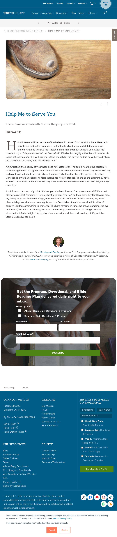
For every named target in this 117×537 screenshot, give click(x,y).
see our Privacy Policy (62, 518)
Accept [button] (52, 530)
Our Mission (48, 405)
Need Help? (10, 427)
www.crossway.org (39, 259)
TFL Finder (48, 3)
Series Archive (10, 458)
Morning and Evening (50, 252)
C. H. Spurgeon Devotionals (17, 470)
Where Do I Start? (51, 421)
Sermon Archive (11, 454)
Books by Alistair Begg (14, 485)
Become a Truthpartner (53, 462)
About (70, 3)
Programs (46, 13)
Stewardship (48, 454)
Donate (81, 3)
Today (34, 13)
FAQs (44, 409)
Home (25, 387)
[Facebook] (90, 497)
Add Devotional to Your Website (19, 474)
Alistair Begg (48, 413)
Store (92, 13)
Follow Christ (48, 417)
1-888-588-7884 (26, 417)
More (81, 13)
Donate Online (49, 450)
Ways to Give (48, 458)
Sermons (61, 13)
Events (60, 3)
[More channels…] (110, 504)
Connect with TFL (12, 482)
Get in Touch (10, 423)
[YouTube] (97, 497)
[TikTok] (110, 497)
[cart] (93, 3)
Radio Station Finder (14, 431)
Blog (73, 13)
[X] (84, 497)
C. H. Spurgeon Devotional (24, 31)
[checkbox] (58, 313)
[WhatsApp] (104, 504)
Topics (6, 462)
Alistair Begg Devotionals (15, 466)
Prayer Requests (50, 425)
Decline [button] (65, 530)
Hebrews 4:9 (13, 132)
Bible (5, 478)
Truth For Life (14, 13)
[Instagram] (104, 497)
